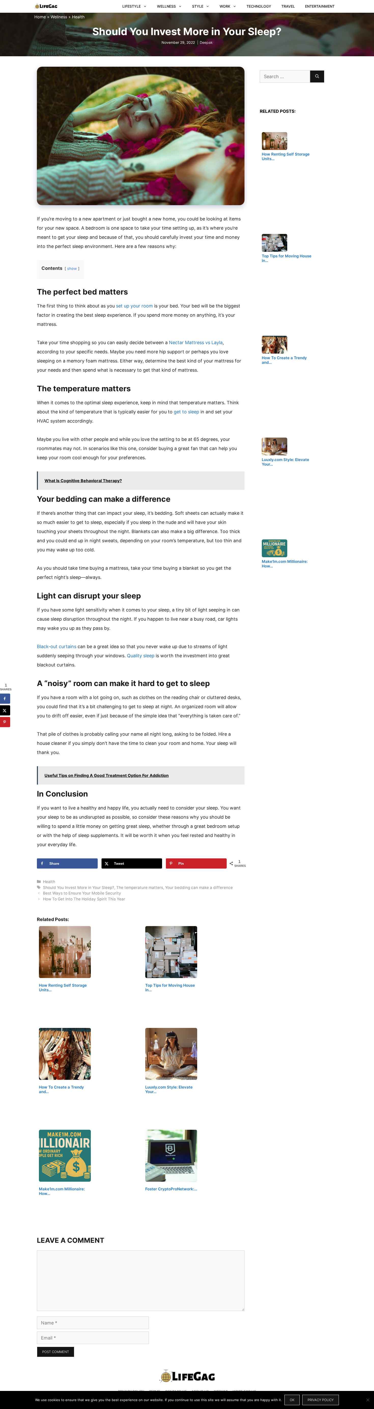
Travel (288, 6)
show (72, 268)
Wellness (166, 6)
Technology (259, 6)
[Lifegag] (45, 6)
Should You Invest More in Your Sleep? (78, 887)
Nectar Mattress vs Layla (196, 342)
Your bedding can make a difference (199, 887)
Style (197, 6)
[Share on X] (5, 710)
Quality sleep (140, 655)
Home (40, 16)
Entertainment (320, 6)
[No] (367, 1399)
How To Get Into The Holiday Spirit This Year (84, 899)
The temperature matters (139, 887)
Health (78, 16)
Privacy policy (321, 1400)
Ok (292, 1400)
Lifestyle (131, 6)
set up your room (134, 306)
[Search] (317, 76)
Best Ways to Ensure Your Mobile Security (82, 893)
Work (225, 6)
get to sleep (186, 411)
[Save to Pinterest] (5, 722)
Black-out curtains (56, 646)
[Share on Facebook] (5, 699)
